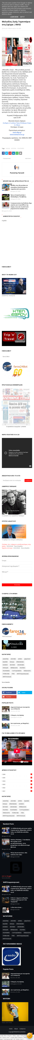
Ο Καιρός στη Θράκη (17, 715)
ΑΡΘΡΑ (20, 659)
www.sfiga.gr (17, 132)
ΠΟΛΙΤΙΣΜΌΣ (20, 148)
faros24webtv (6, 682)
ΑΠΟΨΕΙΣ (13, 659)
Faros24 (5, 28)
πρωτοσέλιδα (10, 426)
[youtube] (9, 696)
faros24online (22, 1032)
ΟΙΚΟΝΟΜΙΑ (20, 665)
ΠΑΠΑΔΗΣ (5, 668)
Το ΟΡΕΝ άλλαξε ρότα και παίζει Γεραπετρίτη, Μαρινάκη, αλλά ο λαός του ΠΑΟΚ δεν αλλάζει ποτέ (21, 831)
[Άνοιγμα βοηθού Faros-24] (29, 1035)
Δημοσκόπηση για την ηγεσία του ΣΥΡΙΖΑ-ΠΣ (20, 708)
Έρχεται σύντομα (7, 548)
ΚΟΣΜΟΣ (5, 665)
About (16, 1029)
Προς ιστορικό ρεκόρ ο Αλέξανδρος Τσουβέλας (18, 196)
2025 (17, 778)
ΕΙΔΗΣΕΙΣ (5, 662)
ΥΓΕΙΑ (13, 674)
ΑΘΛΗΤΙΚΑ (5, 659)
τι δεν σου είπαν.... (17, 907)
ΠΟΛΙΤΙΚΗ (22, 668)
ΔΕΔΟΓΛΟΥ (27, 659)
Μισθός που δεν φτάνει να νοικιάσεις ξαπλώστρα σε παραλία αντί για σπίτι (19, 187)
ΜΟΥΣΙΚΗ (13, 148)
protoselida (23, 426)
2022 (17, 788)
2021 (17, 791)
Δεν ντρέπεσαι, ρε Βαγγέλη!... (20, 723)
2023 (17, 784)
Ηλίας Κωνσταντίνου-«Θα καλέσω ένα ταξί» (19, 853)
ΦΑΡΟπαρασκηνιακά (22, 674)
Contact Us (22, 1029)
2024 (17, 781)
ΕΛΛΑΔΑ (8, 148)
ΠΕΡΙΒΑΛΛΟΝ (14, 668)
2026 (17, 774)
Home (10, 1029)
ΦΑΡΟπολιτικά (7, 677)
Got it (22, 17)
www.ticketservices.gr (17, 134)
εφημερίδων (18, 426)
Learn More (14, 17)
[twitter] (24, 692)
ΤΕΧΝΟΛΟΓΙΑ (27, 671)
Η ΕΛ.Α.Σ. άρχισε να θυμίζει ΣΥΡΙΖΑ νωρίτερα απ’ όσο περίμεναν (19, 899)
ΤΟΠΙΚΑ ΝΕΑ (6, 674)
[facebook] (9, 692)
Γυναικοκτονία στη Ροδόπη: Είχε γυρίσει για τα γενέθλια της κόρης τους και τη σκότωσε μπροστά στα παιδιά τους (21, 206)
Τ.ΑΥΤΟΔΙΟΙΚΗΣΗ (16, 671)
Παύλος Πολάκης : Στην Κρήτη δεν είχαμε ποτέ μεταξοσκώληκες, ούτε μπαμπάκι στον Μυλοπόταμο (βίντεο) (20, 843)
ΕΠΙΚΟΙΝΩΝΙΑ (20, 662)
